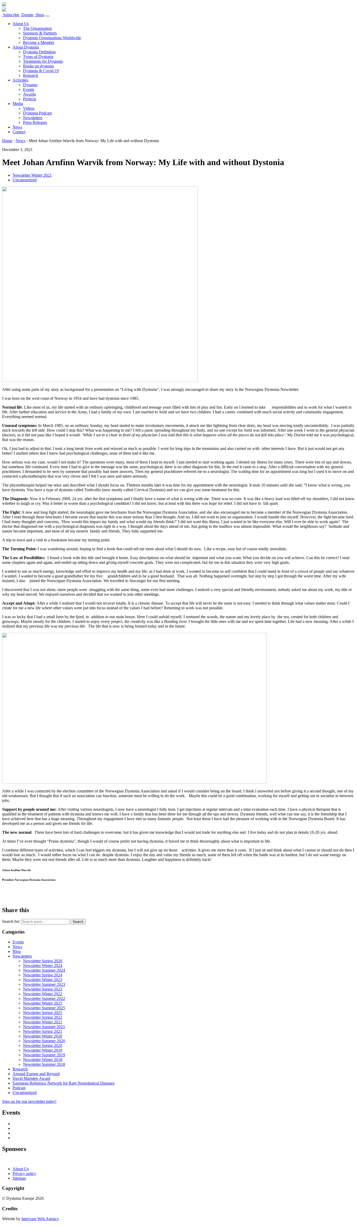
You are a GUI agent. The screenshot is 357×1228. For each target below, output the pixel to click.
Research (30, 75)
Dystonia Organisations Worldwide (52, 38)
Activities (20, 80)
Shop (39, 15)
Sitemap (19, 1178)
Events (28, 89)
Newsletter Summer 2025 (44, 1008)
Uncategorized (25, 180)
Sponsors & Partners (40, 33)
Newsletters (32, 117)
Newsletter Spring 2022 (42, 1017)
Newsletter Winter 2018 (42, 1059)
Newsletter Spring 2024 (42, 975)
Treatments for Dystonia (43, 61)
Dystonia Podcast (37, 113)
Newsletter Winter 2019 (42, 1050)
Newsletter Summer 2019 (44, 1055)
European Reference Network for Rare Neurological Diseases (63, 1083)
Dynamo (30, 85)
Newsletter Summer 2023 (44, 984)
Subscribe (10, 15)
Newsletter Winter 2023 (42, 979)
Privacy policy (24, 1173)
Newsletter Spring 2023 (42, 989)
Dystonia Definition (39, 52)
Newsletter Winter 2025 (42, 1003)
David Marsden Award (31, 1078)
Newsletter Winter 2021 (32, 175)
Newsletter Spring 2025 (42, 1012)
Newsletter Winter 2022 (42, 994)
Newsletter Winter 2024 (42, 965)
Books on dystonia (38, 66)
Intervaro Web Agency (40, 1219)
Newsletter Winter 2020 (42, 1036)
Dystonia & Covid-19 (41, 70)
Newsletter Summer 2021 (44, 1026)
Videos (28, 108)
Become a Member (38, 42)
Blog (17, 951)
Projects (29, 99)
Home (7, 140)
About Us (21, 23)
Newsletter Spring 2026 (42, 961)
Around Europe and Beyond (36, 1073)
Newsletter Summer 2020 (44, 1041)
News (17, 127)
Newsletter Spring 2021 (42, 1031)
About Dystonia (26, 47)
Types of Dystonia (38, 56)
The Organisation (37, 28)
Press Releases (35, 122)
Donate (26, 15)
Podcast (19, 1088)
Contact (19, 132)
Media (18, 103)
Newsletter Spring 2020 (42, 1045)
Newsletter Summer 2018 (44, 1064)
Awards (29, 94)
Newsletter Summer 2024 (44, 970)
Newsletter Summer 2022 (44, 998)
